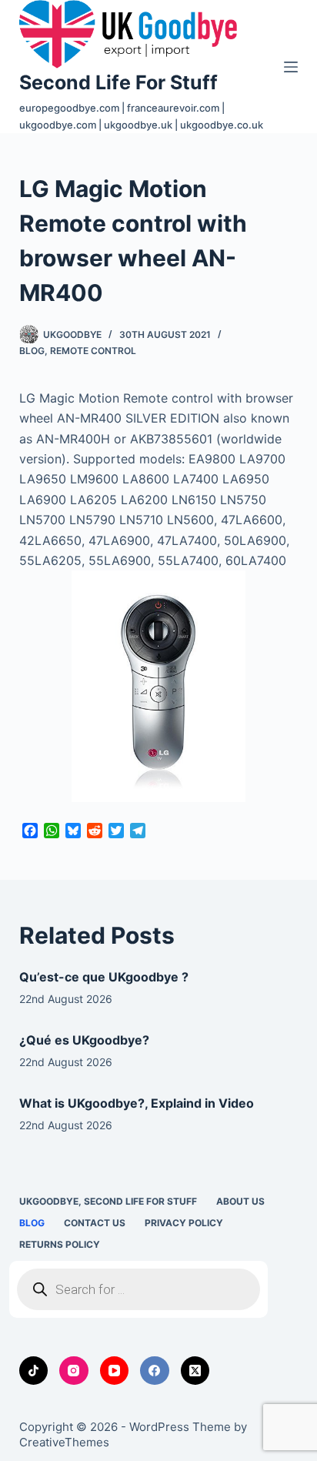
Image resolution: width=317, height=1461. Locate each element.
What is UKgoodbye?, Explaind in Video (136, 1103)
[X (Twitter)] (195, 1371)
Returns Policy (59, 1244)
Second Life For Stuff (118, 82)
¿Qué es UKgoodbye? (84, 1040)
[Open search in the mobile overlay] (138, 1289)
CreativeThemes (64, 1442)
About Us (240, 1201)
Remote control (93, 350)
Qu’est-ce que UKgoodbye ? (104, 977)
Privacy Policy (184, 1223)
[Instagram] (73, 1371)
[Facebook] (154, 1371)
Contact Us (94, 1223)
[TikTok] (33, 1371)
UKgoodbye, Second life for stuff (108, 1201)
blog (32, 350)
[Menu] (291, 67)
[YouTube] (114, 1371)
